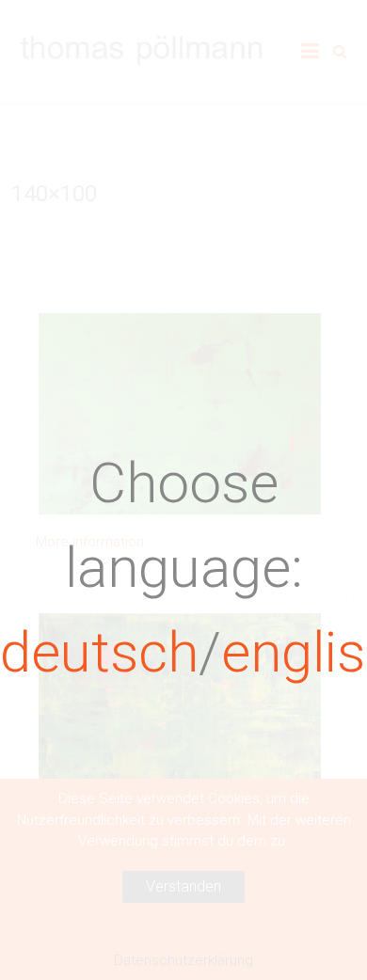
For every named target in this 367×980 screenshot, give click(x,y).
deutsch (99, 652)
